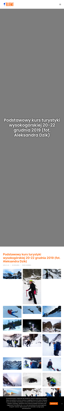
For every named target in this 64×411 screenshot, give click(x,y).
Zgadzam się (53, 403)
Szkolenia (16, 265)
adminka (28, 265)
